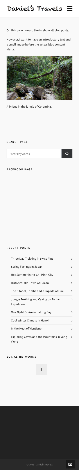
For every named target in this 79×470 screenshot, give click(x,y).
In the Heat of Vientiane (26, 328)
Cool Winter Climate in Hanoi (29, 320)
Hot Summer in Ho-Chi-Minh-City (32, 275)
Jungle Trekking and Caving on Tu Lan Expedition (36, 301)
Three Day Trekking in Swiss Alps (32, 259)
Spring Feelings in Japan (27, 267)
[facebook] (41, 369)
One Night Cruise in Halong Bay (31, 312)
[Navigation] (69, 8)
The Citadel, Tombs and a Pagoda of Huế (37, 291)
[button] (66, 153)
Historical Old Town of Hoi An (30, 283)
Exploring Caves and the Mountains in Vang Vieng (39, 339)
